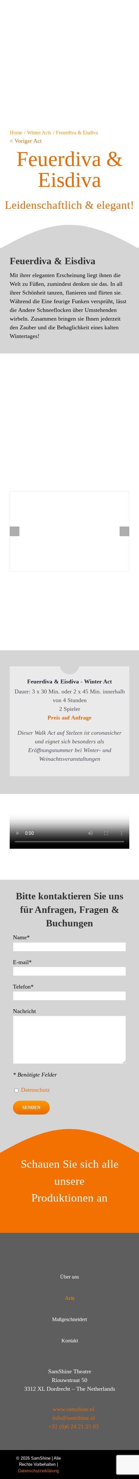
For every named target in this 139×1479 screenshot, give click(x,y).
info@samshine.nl (73, 1418)
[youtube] (88, 1458)
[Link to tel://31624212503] (119, 9)
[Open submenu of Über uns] (117, 1277)
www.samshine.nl (73, 1409)
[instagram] (112, 1458)
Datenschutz (35, 1090)
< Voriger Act (26, 141)
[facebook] (100, 1458)
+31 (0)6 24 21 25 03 (73, 1426)
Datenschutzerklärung (38, 1470)
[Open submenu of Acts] (117, 1298)
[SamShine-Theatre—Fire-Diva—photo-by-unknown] (69, 531)
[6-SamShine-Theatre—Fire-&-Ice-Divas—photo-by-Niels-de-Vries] (69, 363)
